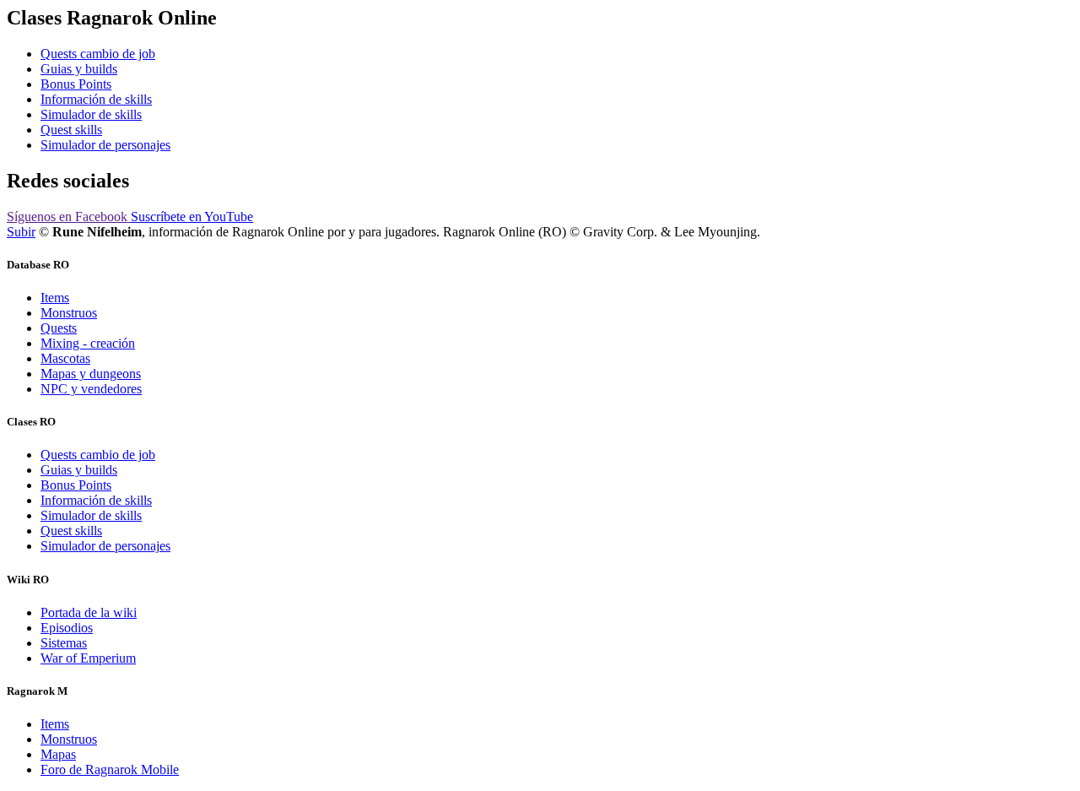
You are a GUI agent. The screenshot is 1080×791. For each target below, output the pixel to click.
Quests (58, 328)
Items (54, 297)
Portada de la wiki (88, 612)
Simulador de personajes (105, 145)
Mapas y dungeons (90, 373)
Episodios (66, 627)
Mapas (58, 754)
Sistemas (63, 643)
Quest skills (71, 129)
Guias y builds (78, 69)
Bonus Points (75, 84)
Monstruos (68, 313)
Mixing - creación (87, 343)
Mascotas (65, 358)
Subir (21, 232)
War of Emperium (88, 658)
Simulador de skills (91, 114)
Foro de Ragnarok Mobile (109, 769)
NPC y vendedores (91, 389)
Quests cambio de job (97, 53)
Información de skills (96, 99)
